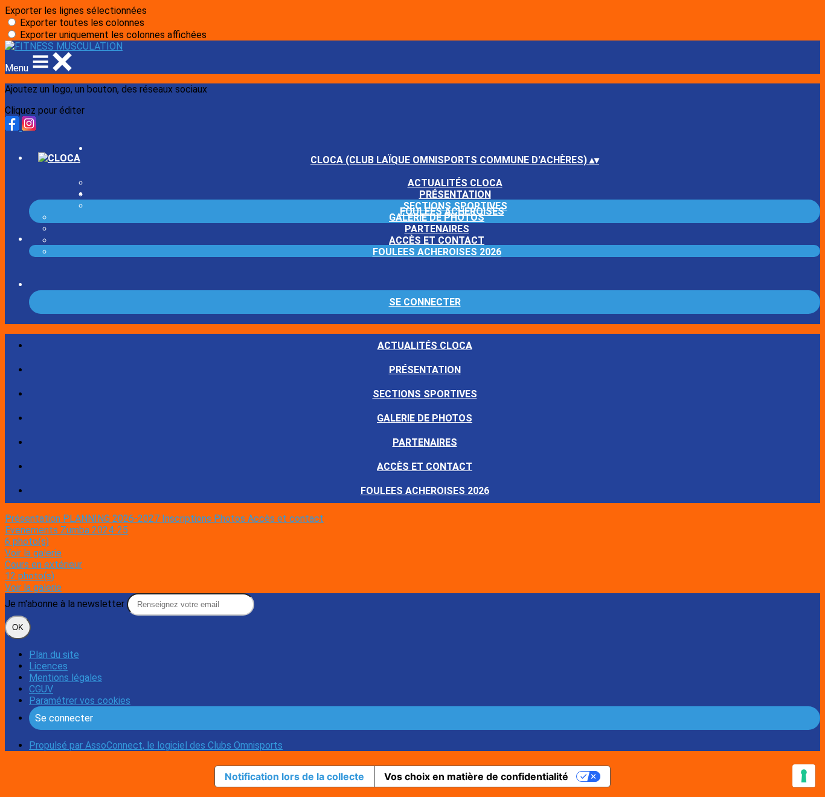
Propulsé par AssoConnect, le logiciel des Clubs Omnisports (156, 745)
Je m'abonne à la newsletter (66, 604)
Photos (231, 518)
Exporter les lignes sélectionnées (76, 10)
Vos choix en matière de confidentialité (476, 776)
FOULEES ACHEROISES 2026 (437, 252)
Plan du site (54, 654)
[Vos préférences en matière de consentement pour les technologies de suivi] (803, 775)
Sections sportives (425, 394)
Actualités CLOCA (455, 183)
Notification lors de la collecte (294, 776)
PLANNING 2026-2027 (112, 518)
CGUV (41, 689)
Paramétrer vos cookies (79, 700)
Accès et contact (436, 240)
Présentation (425, 370)
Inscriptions (188, 518)
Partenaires (437, 229)
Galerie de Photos (436, 217)
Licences (48, 666)
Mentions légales (65, 677)
